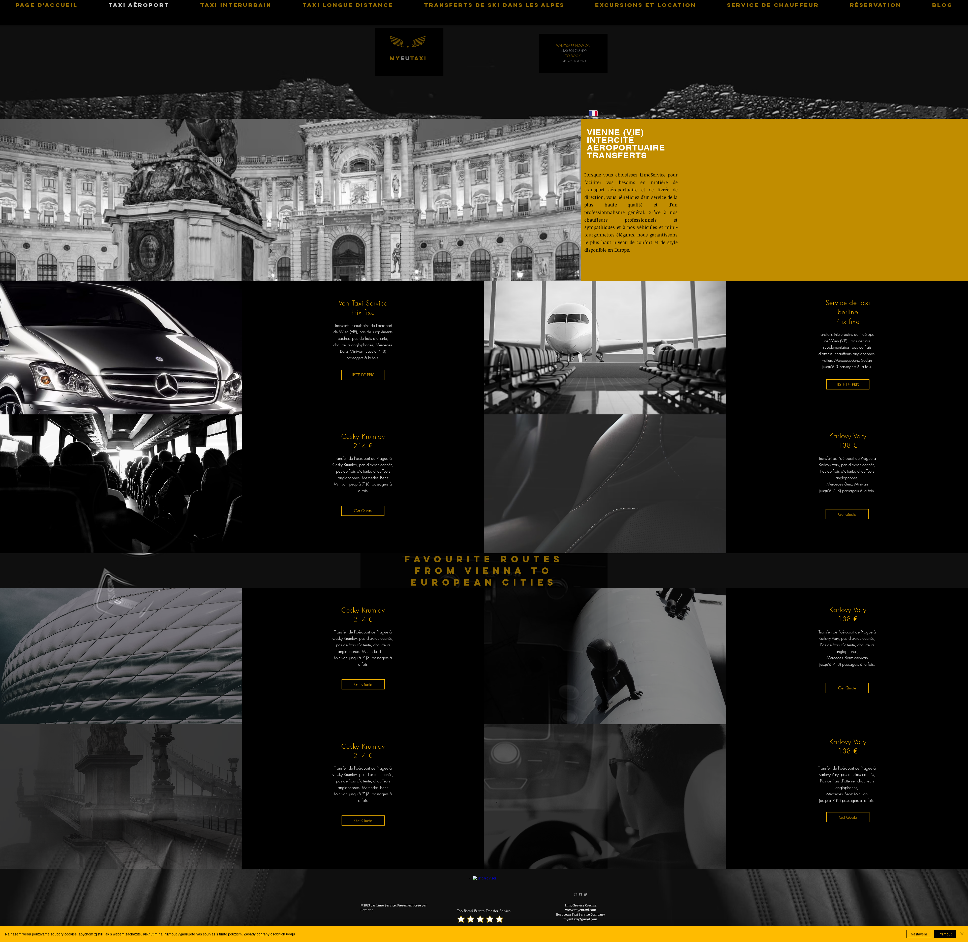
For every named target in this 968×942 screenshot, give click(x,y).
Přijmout (945, 933)
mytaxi (408, 62)
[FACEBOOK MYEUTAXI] (580, 894)
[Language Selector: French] (596, 113)
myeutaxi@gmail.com (580, 919)
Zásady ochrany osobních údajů (269, 933)
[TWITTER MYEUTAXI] (588, 894)
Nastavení (919, 933)
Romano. (367, 909)
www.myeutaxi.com (580, 909)
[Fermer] (962, 934)
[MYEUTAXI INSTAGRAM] (572, 894)
